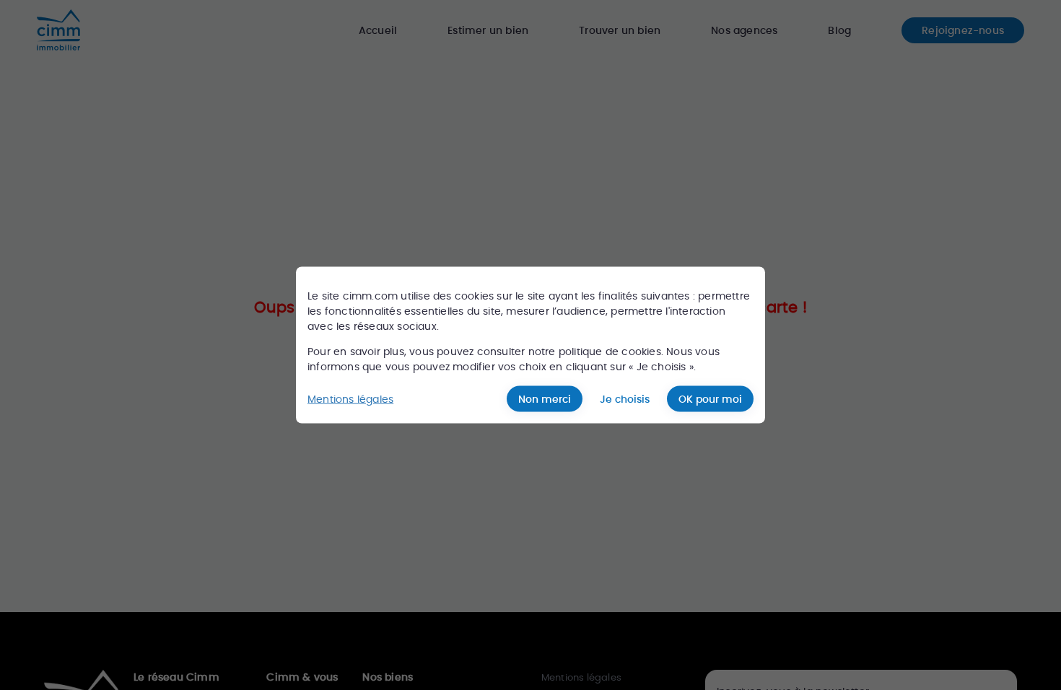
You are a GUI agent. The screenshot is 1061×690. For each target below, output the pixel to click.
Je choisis (625, 399)
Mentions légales (350, 398)
